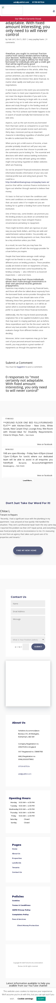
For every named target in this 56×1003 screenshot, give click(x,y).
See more (30, 435)
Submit (38, 647)
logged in (21, 367)
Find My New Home (26, 550)
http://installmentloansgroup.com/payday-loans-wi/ (27, 182)
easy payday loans (36, 39)
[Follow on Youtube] (37, 953)
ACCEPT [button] (41, 999)
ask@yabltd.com (21, 2)
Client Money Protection (28, 925)
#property (22, 463)
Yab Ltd (11, 39)
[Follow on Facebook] (17, 953)
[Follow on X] (31, 953)
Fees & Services (19, 919)
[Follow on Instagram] (24, 953)
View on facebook (44, 444)
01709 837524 (38, 2)
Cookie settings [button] (25, 998)
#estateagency (8, 466)
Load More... (28, 480)
